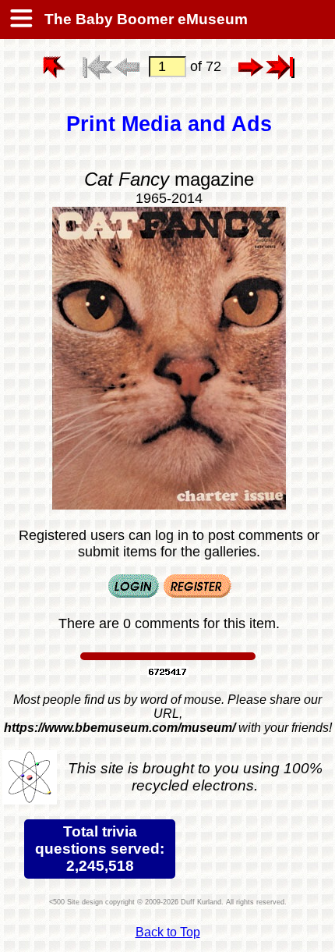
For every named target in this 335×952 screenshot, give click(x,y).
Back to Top (168, 932)
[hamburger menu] (20, 19)
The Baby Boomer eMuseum (144, 19)
